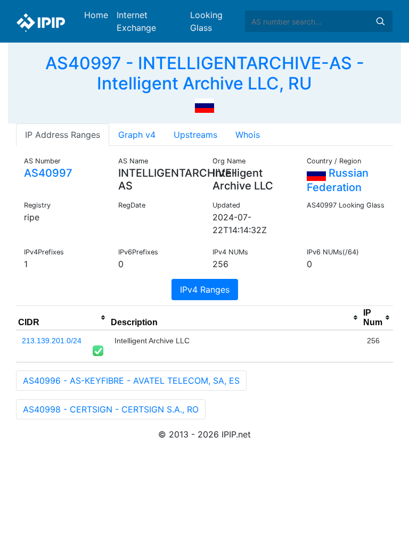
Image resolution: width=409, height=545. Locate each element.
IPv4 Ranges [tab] (205, 289)
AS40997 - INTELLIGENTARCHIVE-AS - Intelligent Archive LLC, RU (204, 73)
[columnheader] (62, 317)
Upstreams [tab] (195, 134)
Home (96, 15)
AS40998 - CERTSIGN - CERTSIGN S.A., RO (111, 409)
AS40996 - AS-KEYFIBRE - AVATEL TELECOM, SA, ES (131, 380)
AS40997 (48, 173)
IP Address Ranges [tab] (62, 134)
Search (380, 21)
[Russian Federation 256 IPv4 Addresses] (204, 105)
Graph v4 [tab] (137, 134)
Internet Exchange (136, 21)
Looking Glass (206, 21)
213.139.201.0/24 (51, 340)
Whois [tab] (247, 134)
